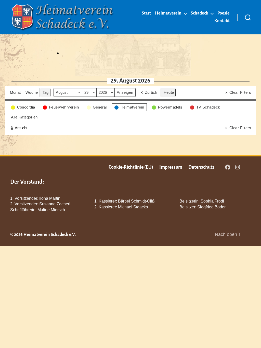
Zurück (151, 92)
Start (146, 13)
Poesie (223, 13)
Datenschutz (201, 167)
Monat (15, 92)
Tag (46, 92)
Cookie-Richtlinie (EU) (131, 167)
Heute (169, 92)
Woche (31, 92)
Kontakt (222, 21)
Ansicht (18, 129)
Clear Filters (240, 92)
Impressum (170, 167)
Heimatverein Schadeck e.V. (49, 234)
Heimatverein (168, 13)
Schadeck (199, 13)
